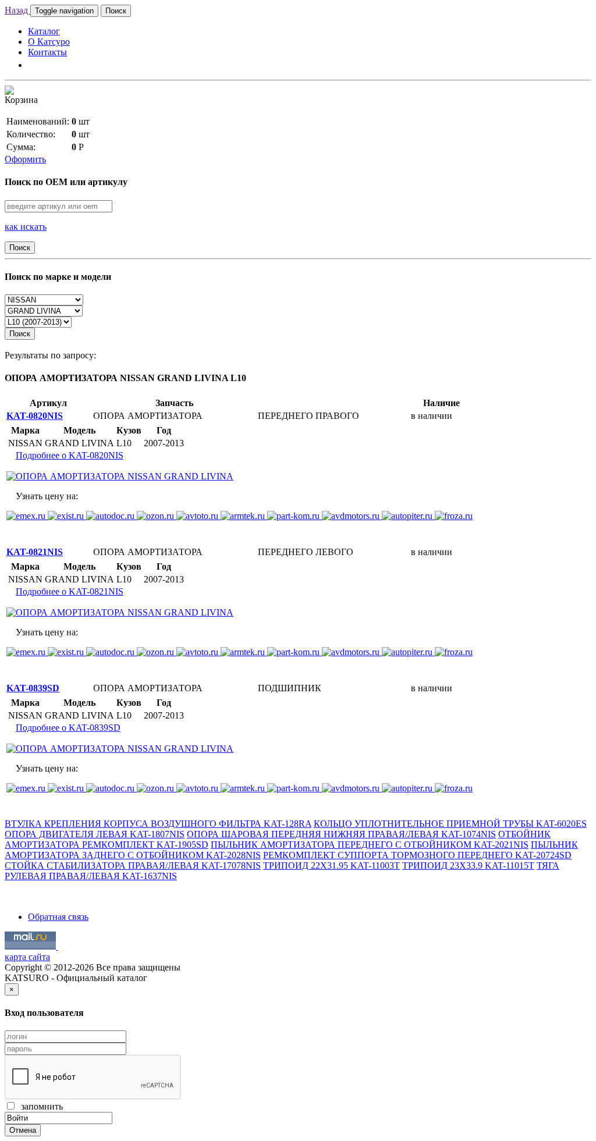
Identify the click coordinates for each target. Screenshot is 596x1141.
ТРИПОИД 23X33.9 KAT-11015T (468, 865)
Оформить (25, 159)
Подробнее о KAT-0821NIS (69, 591)
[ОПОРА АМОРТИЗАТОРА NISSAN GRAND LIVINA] (119, 476)
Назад (17, 10)
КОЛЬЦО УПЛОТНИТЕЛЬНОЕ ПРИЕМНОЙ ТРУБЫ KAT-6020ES (450, 824)
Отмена (22, 1130)
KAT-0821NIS (34, 552)
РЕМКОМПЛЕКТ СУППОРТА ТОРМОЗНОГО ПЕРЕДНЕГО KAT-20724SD (417, 855)
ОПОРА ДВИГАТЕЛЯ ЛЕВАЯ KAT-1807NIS (95, 834)
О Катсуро (49, 42)
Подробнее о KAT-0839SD (68, 728)
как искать (26, 227)
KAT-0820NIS (34, 416)
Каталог (44, 31)
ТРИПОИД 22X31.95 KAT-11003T (331, 865)
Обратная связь (58, 917)
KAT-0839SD (32, 688)
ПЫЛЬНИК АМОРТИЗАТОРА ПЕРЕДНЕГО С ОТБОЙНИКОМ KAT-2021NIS (369, 844)
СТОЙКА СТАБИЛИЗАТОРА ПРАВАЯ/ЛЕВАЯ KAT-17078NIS (133, 865)
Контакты (47, 52)
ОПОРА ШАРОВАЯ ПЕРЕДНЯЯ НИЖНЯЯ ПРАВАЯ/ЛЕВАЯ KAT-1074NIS (341, 834)
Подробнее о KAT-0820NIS (69, 455)
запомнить (39, 1106)
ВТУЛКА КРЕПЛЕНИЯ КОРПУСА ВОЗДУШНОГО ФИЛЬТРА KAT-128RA (158, 824)
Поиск (115, 10)
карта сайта (27, 957)
